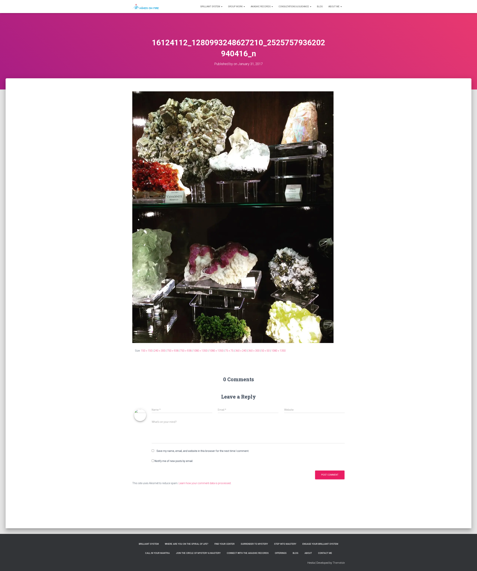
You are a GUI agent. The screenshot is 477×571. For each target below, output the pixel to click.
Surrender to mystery (254, 544)
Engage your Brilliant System (320, 544)
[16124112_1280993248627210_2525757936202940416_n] (233, 216)
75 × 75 (229, 350)
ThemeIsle (339, 562)
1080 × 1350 (200, 350)
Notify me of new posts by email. (174, 461)
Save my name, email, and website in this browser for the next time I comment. (203, 450)
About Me (334, 6)
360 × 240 (241, 350)
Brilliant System (210, 6)
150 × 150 (146, 350)
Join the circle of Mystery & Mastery (198, 553)
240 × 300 (159, 350)
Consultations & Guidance (294, 6)
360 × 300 (254, 350)
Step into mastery (285, 544)
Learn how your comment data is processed (205, 483)
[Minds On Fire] (145, 6)
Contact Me (325, 553)
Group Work (235, 6)
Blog (320, 6)
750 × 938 (172, 350)
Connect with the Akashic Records (248, 553)
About (308, 553)
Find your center (224, 544)
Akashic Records (261, 6)
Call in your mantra (157, 553)
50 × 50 (265, 350)
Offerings (281, 553)
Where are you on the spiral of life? (186, 544)
